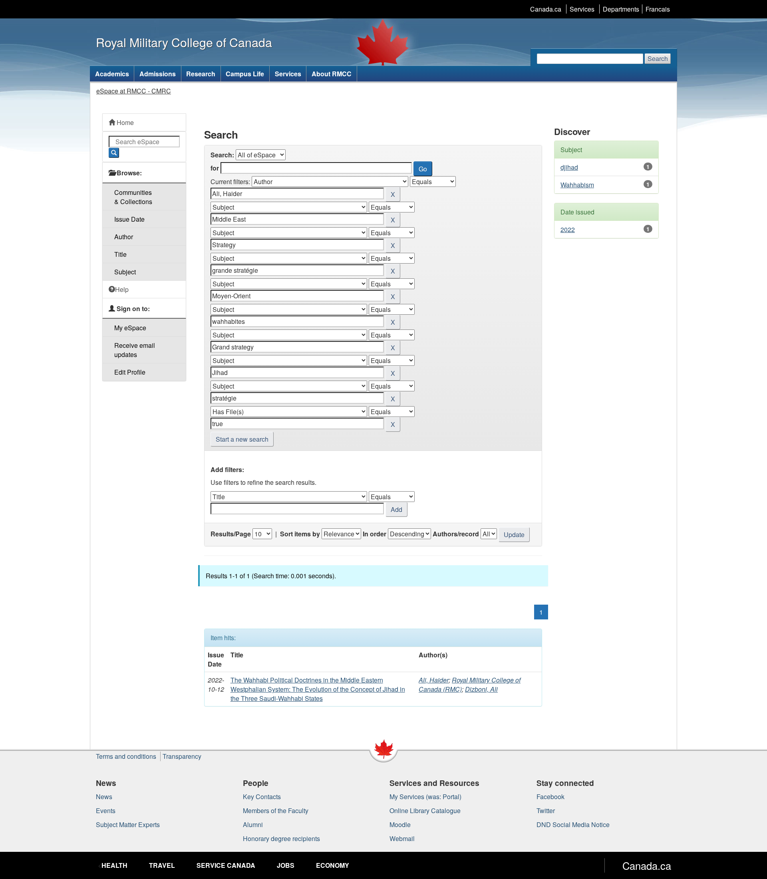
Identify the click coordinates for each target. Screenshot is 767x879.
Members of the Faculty (275, 810)
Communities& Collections (133, 197)
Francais (658, 9)
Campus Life (245, 73)
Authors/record (456, 533)
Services (582, 9)
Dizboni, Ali (481, 689)
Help (122, 289)
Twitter (546, 810)
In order (374, 533)
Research (200, 73)
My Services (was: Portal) (425, 796)
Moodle (400, 824)
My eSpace (130, 327)
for (215, 168)
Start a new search (242, 439)
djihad (569, 167)
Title (120, 254)
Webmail (402, 838)
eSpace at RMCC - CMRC (133, 90)
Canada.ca (545, 9)
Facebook (550, 796)
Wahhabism (577, 184)
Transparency (182, 756)
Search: (222, 154)
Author (123, 236)
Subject (125, 271)
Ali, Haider (434, 680)
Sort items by (300, 533)
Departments (621, 9)
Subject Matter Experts (128, 824)
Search (658, 58)
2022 (567, 229)
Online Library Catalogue (425, 810)
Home (124, 122)
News (104, 796)
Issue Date (129, 219)
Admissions (157, 73)
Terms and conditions (126, 756)
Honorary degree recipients (281, 838)
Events (105, 810)
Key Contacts (262, 796)
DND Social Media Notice (573, 824)
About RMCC (332, 73)
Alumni (253, 824)
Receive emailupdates (134, 350)
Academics (112, 73)
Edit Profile (129, 372)
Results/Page (231, 533)
